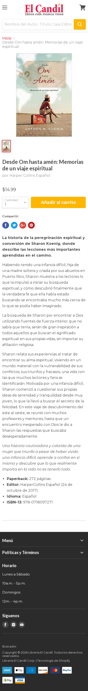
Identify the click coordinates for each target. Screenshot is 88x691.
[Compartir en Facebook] (5, 225)
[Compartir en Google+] (22, 225)
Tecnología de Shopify (53, 660)
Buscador (9, 646)
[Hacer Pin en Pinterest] (31, 225)
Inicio (7, 38)
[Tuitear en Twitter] (14, 225)
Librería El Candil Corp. (18, 660)
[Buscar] (80, 24)
